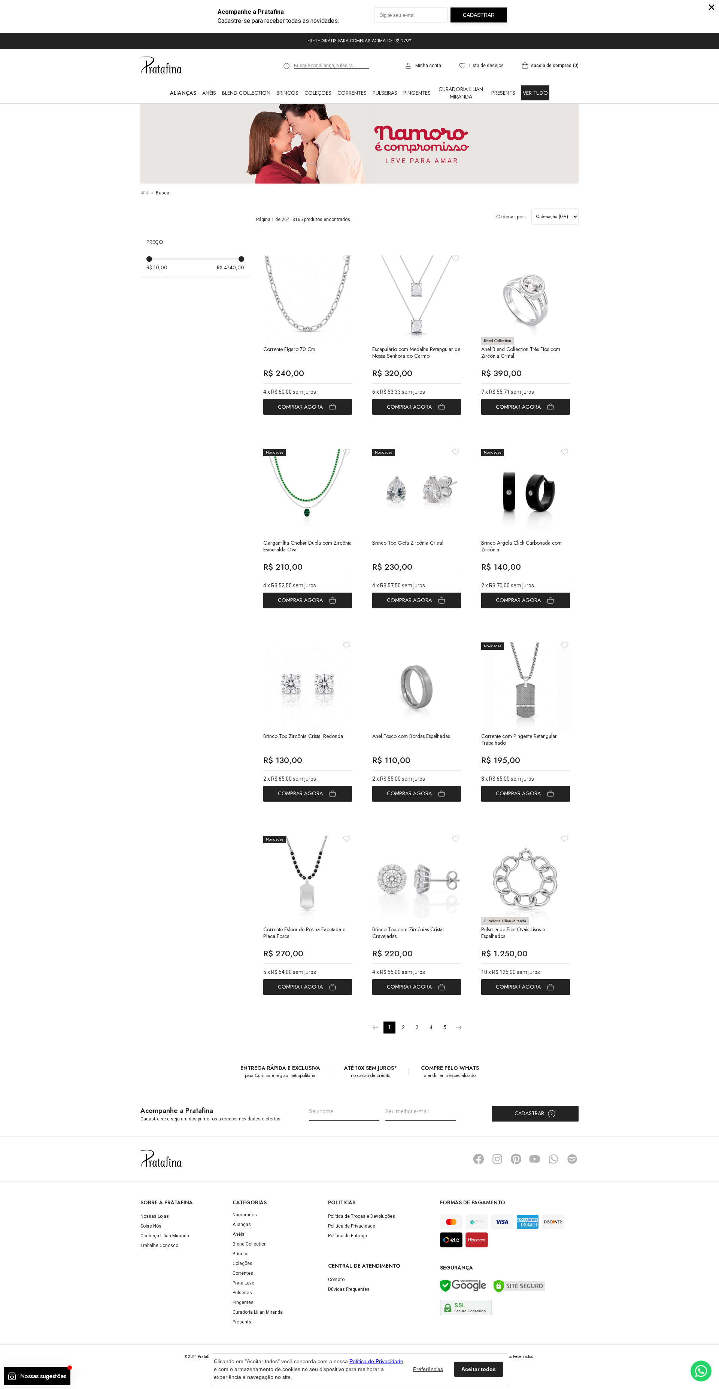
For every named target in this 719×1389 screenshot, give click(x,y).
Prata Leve (243, 1283)
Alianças (183, 93)
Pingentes (417, 93)
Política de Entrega (347, 1235)
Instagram (497, 1159)
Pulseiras (385, 93)
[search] (287, 66)
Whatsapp (553, 1159)
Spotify (572, 1159)
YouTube (534, 1159)
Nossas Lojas (154, 1216)
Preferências (428, 1369)
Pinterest (516, 1159)
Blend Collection (246, 93)
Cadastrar (529, 1113)
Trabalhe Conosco (159, 1245)
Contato (336, 1279)
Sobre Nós (150, 1226)
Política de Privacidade (351, 1226)
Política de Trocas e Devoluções (361, 1216)
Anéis (209, 93)
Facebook (478, 1159)
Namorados (245, 1214)
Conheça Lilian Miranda (164, 1235)
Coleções (317, 93)
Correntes (352, 93)
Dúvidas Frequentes (349, 1289)
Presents (503, 93)
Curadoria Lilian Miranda (461, 92)
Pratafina (161, 65)
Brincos (287, 93)
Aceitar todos (478, 1369)
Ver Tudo (535, 93)
